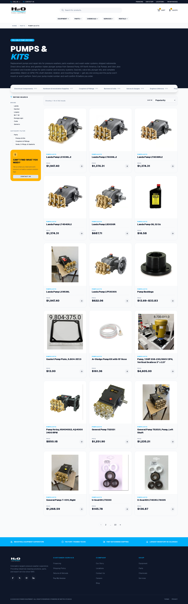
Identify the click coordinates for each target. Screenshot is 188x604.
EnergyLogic (18, 118)
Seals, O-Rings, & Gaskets (25, 144)
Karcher (17, 109)
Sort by (149, 100)
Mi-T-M (16, 115)
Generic (17, 124)
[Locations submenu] (164, 1)
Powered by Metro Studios (61, 599)
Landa (16, 106)
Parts (22, 26)
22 (115, 525)
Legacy (16, 112)
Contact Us (26, 176)
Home (14, 26)
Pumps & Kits (20, 138)
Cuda (16, 121)
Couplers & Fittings (22, 141)
